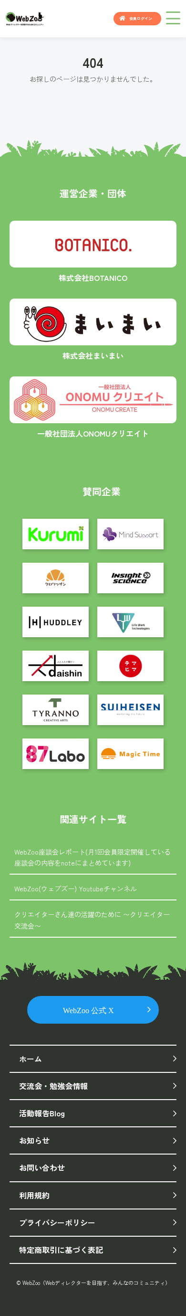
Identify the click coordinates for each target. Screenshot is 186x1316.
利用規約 (34, 1195)
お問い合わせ (42, 1167)
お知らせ (34, 1140)
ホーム (30, 1058)
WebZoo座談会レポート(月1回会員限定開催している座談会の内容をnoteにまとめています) (92, 857)
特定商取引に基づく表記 (61, 1249)
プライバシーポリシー (57, 1222)
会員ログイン (140, 18)
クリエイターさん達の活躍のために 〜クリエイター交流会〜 (92, 920)
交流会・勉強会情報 (53, 1085)
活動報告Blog (42, 1113)
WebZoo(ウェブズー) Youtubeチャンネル (75, 888)
